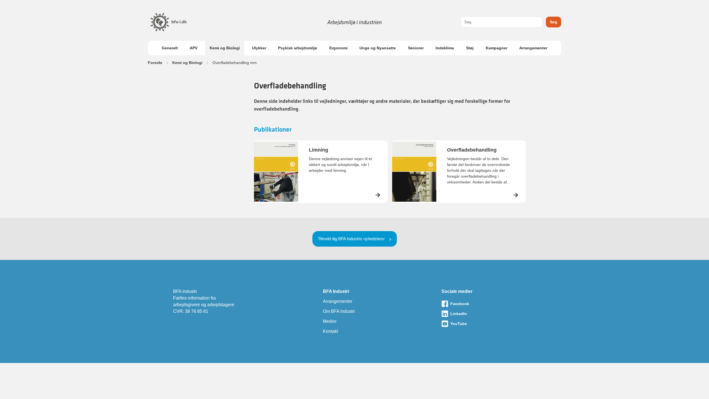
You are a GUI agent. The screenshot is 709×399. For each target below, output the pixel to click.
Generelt (170, 48)
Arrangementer (533, 48)
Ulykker (259, 48)
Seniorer (416, 48)
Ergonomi (338, 48)
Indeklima (445, 48)
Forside (155, 62)
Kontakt (330, 331)
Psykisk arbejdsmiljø (297, 48)
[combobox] (502, 22)
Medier (329, 321)
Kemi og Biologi (225, 48)
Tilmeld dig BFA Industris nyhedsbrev (351, 238)
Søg (553, 22)
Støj (470, 48)
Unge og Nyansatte (377, 48)
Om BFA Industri (339, 311)
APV (193, 48)
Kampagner (496, 48)
